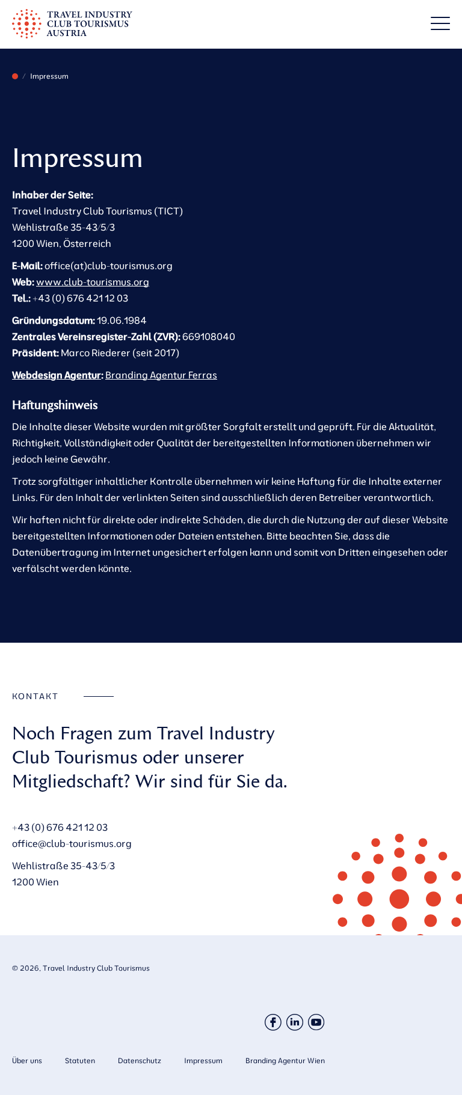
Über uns (27, 1060)
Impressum (203, 1060)
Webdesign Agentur (56, 375)
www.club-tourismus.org (92, 282)
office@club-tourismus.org (72, 843)
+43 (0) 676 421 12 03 (60, 827)
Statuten (80, 1060)
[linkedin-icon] (294, 1022)
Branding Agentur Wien (285, 1060)
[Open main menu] (440, 23)
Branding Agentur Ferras (161, 375)
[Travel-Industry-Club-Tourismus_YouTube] (316, 1022)
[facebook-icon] (273, 1022)
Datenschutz (139, 1060)
